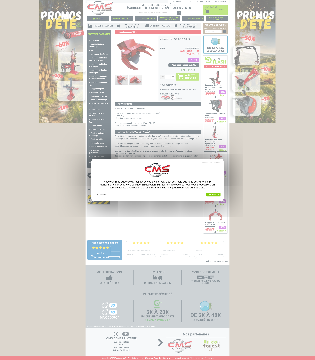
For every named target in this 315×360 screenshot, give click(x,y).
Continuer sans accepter (211, 162)
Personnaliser (103, 194)
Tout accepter (213, 194)
